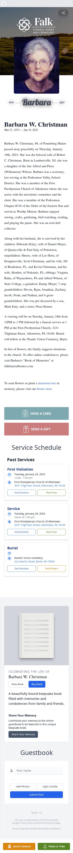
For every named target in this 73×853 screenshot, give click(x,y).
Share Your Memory (23, 734)
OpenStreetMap (40, 828)
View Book (17, 684)
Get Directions (22, 492)
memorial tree (47, 383)
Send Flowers (51, 568)
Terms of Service (46, 822)
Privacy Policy (26, 822)
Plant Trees (51, 492)
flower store (44, 389)
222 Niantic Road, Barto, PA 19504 (34, 561)
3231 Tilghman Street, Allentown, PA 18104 (39, 485)
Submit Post (36, 794)
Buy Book (37, 684)
